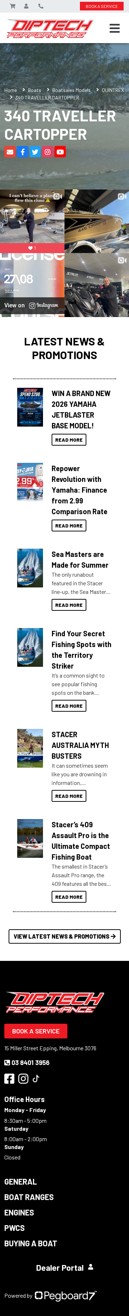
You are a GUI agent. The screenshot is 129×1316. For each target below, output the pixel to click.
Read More (69, 440)
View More (30, 405)
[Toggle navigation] (115, 28)
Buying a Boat (30, 1243)
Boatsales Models (71, 90)
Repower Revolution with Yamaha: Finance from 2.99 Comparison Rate (80, 490)
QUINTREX (113, 90)
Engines (19, 1212)
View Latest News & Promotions (61, 936)
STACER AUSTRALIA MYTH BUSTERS (80, 745)
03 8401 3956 (30, 1062)
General (20, 1181)
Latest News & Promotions (64, 347)
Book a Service (35, 1031)
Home (10, 90)
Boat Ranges (29, 1196)
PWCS (14, 1227)
